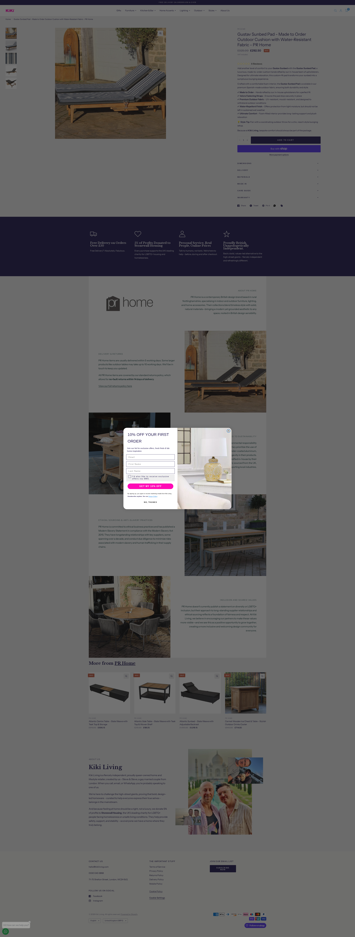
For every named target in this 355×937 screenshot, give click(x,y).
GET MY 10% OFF (150, 486)
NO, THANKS (150, 502)
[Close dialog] (228, 431)
